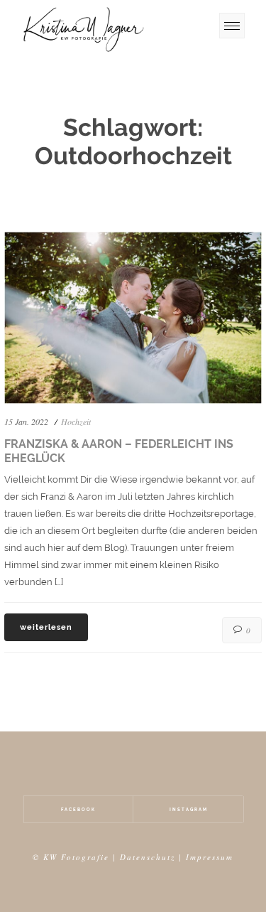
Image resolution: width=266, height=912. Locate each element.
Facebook (78, 809)
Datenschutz (147, 857)
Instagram (189, 809)
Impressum (209, 857)
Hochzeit (76, 421)
